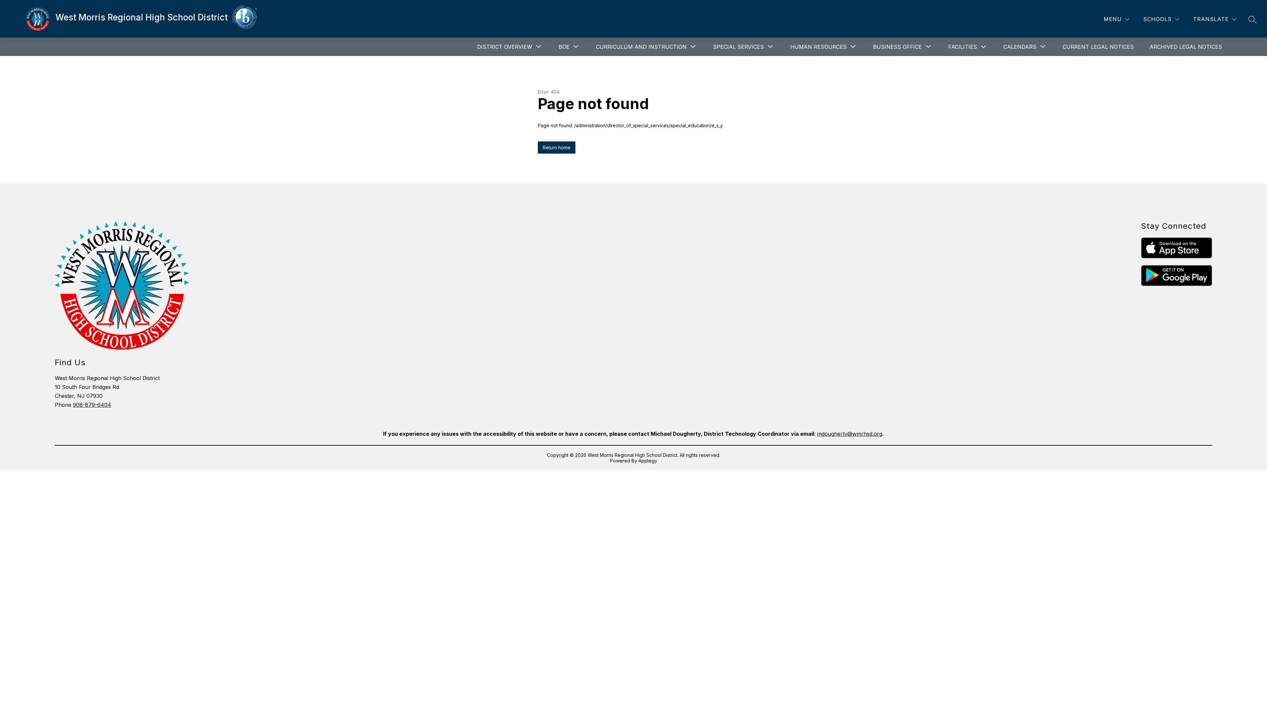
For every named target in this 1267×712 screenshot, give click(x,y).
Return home (556, 147)
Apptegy (647, 460)
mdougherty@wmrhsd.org (849, 433)
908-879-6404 (92, 404)
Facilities (962, 47)
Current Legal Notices (1098, 47)
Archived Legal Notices (1186, 47)
